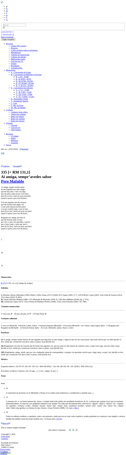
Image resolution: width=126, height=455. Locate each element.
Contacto (4, 439)
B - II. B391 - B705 (23, 79)
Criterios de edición (18, 57)
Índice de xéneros (17, 121)
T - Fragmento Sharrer (19, 101)
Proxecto (14, 48)
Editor (13, 138)
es (7, 15)
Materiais (14, 141)
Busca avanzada (7, 37)
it (6, 13)
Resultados (15, 66)
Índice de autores (17, 116)
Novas (8, 145)
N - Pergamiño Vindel (19, 99)
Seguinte (16, 166)
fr (6, 17)
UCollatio (14, 136)
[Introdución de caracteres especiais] (4, 28)
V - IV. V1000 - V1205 (25, 97)
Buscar (5, 423)
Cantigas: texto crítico (19, 112)
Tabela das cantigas (18, 114)
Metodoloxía (16, 52)
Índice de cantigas (18, 119)
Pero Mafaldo (12, 181)
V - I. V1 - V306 (22, 90)
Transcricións (5, 449)
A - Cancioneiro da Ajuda (21, 72)
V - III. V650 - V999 (24, 94)
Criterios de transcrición (20, 55)
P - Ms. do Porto (17, 105)
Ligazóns (14, 143)
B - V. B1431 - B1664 (24, 86)
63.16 (59, 419)
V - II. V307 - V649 (24, 92)
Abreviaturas (16, 130)
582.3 (76, 408)
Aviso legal (5, 436)
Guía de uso (15, 128)
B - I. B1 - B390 (22, 77)
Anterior (6, 166)
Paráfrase (3, 454)
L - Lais (14, 103)
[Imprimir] (24, 149)
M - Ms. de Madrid (18, 108)
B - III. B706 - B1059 (24, 81)
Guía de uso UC (17, 61)
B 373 (3, 283)
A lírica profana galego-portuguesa (24, 50)
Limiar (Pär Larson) (18, 46)
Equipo (13, 64)
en (7, 11)
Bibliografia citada (18, 59)
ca (7, 20)
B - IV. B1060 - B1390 (25, 83)
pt (6, 9)
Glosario (14, 125)
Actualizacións (16, 68)
